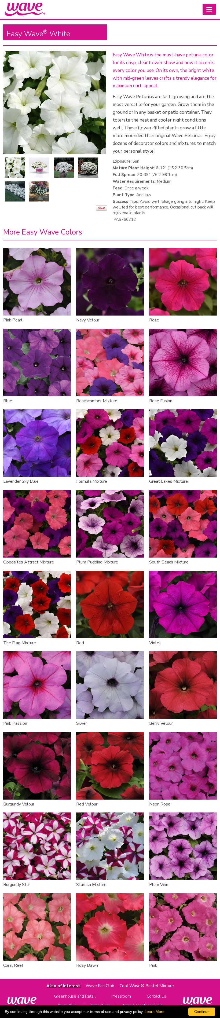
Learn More (154, 1011)
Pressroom (121, 996)
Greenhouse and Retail (75, 996)
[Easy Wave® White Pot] (39, 168)
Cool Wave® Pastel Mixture (147, 986)
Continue (202, 1011)
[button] (209, 9)
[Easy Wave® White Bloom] (15, 168)
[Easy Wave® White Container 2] (88, 168)
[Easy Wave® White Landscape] (15, 191)
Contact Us (156, 996)
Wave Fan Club (100, 986)
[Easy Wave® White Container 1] (64, 168)
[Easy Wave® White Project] (39, 191)
